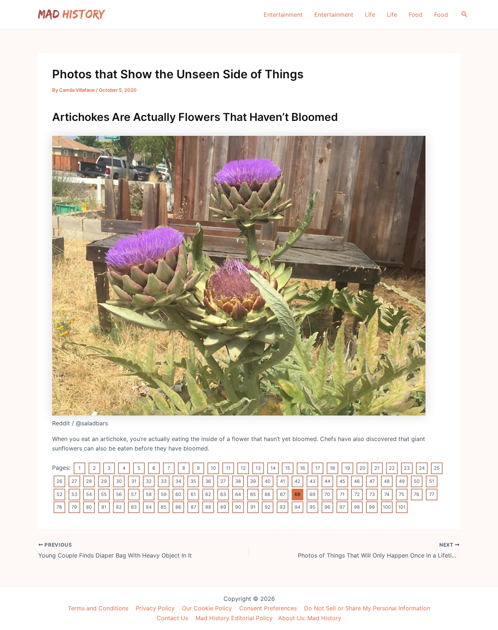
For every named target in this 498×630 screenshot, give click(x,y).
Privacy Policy (155, 608)
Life (370, 14)
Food (416, 14)
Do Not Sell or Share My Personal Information (367, 608)
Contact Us (172, 618)
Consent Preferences (268, 608)
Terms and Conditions (98, 608)
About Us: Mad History (309, 618)
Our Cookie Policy (207, 608)
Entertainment (283, 14)
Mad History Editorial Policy (234, 618)
